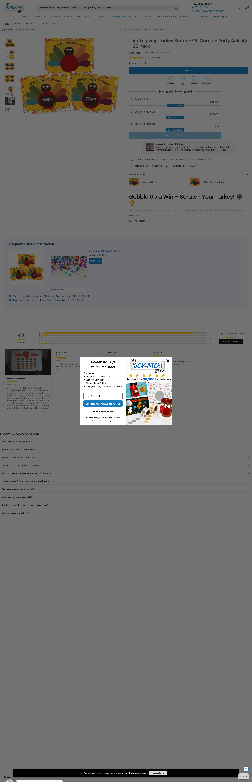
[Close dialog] (168, 361)
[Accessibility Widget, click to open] (246, 769)
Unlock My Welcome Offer (103, 404)
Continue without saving (103, 412)
